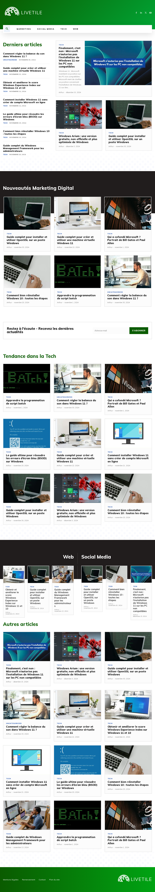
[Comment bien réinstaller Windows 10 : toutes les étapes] (27, 271)
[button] (7, 29)
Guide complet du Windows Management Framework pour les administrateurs (23, 148)
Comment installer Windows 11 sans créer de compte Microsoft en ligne (25, 101)
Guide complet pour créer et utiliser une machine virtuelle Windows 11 (24, 69)
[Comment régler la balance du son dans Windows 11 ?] (128, 271)
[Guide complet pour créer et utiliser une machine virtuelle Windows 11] (77, 213)
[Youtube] (150, 12)
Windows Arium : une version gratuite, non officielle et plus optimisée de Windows (78, 139)
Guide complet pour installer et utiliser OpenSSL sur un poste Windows (127, 139)
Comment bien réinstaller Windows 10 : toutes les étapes (26, 132)
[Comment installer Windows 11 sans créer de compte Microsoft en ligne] (128, 433)
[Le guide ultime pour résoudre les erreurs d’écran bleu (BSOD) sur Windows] (26, 433)
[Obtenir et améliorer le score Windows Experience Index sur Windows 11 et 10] (14, 574)
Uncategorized (10, 60)
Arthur (61, 92)
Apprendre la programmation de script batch (76, 297)
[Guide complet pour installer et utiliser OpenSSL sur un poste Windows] (129, 114)
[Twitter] (145, 12)
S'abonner (138, 330)
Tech (5, 74)
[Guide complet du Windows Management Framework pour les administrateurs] (62, 574)
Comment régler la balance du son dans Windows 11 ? (24, 55)
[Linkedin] (141, 12)
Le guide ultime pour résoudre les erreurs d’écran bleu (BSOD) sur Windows (23, 116)
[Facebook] (136, 12)
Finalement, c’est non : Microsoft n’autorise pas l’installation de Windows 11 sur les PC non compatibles (70, 57)
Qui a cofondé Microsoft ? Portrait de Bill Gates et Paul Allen (126, 240)
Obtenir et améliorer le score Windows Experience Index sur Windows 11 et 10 (22, 85)
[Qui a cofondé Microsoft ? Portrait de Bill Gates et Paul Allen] (128, 213)
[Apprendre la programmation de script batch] (77, 271)
